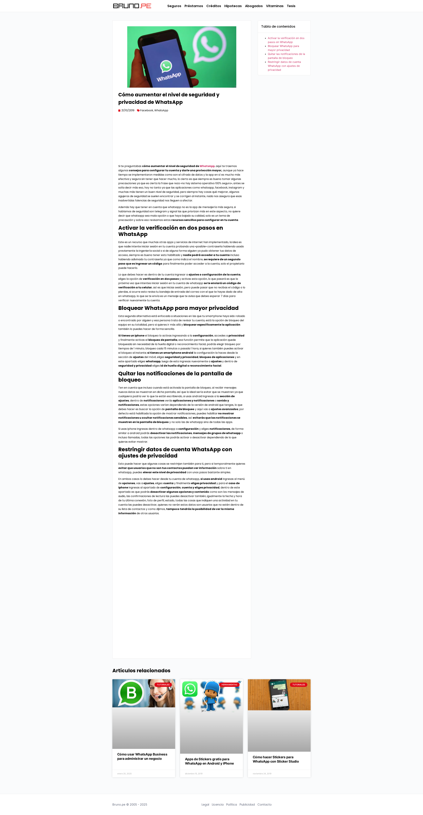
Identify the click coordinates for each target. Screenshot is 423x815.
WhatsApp (161, 110)
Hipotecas (233, 6)
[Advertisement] (181, 139)
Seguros (174, 6)
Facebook (146, 110)
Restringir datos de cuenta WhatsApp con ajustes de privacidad (284, 65)
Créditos (213, 6)
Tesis (291, 6)
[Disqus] (181, 610)
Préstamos (194, 6)
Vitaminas (275, 6)
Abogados (254, 6)
